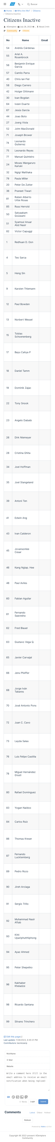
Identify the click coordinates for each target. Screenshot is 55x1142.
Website (10, 1066)
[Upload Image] (22, 1097)
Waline (43, 1126)
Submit (43, 1102)
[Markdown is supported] (9, 1097)
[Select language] (20, 4)
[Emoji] (13, 1097)
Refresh (27, 1120)
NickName (11, 1053)
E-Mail (10, 1060)
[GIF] (17, 1097)
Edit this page (14, 1036)
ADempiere (11, 27)
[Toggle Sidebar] (5, 4)
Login (32, 1102)
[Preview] (26, 1097)
